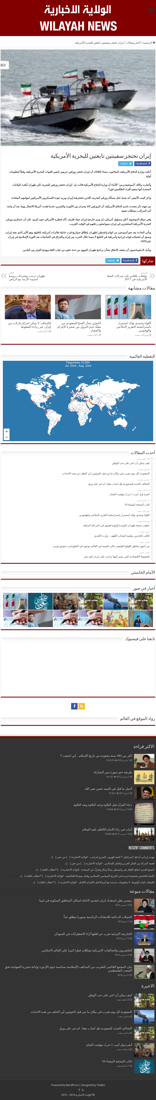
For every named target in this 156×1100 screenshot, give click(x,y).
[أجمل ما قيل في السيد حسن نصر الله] (144, 793)
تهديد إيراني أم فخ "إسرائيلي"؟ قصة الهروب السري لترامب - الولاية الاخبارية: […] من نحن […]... (102, 857)
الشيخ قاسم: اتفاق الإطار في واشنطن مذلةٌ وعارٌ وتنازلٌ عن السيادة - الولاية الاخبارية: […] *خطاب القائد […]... (94, 869)
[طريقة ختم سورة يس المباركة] (144, 777)
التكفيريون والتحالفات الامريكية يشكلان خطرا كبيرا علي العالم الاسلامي (86, 950)
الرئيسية (148, 42)
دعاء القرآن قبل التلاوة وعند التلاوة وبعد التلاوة (103, 805)
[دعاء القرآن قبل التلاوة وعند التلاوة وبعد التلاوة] (144, 814)
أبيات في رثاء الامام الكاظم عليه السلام (107, 829)
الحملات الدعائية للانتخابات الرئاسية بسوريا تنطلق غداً (98, 917)
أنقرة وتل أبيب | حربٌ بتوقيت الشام (109, 1045)
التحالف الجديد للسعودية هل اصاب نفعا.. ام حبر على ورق (96, 1028)
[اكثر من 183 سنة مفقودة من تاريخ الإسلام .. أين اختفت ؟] (144, 761)
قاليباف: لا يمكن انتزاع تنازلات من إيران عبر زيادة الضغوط (29, 325)
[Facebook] (74, 706)
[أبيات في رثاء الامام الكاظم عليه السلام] (144, 834)
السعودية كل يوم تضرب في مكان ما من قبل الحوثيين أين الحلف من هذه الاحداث (81, 1012)
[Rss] (81, 706)
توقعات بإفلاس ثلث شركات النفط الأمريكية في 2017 (127, 276)
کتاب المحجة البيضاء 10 (117, 1061)
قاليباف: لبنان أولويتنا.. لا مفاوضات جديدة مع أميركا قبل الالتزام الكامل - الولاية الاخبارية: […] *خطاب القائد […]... (93, 882)
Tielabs (100, 1085)
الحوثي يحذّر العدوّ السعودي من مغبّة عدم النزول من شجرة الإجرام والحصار (79, 326)
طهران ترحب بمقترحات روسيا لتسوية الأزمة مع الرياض (27, 276)
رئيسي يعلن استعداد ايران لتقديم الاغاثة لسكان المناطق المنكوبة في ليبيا (85, 900)
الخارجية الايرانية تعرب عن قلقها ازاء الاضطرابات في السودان (93, 934)
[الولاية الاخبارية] (78, 10)
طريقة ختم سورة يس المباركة (113, 772)
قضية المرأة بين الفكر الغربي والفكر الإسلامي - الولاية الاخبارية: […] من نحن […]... (109, 863)
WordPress (72, 1085)
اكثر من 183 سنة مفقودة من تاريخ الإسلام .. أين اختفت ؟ (96, 756)
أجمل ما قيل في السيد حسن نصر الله (108, 789)
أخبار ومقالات (133, 42)
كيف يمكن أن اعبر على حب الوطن (110, 995)
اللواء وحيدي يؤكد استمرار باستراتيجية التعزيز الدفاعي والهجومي (133, 326)
